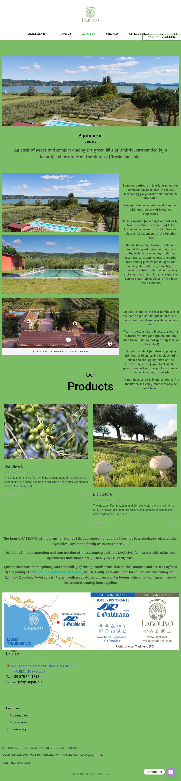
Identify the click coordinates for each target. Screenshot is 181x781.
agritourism (33, 472)
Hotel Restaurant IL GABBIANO (59, 572)
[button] (6, 91)
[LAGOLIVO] (90, 14)
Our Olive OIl (15, 466)
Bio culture (102, 494)
